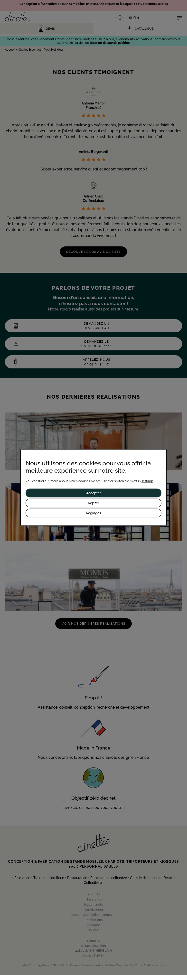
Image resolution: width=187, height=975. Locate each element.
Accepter (93, 493)
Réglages (93, 513)
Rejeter (93, 503)
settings (147, 481)
